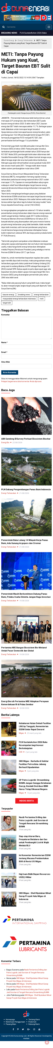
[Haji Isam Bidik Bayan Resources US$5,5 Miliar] (8, 880)
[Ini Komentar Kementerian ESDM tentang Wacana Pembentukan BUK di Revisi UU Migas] (8, 861)
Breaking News (24, 295)
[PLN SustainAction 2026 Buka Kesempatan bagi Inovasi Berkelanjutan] (8, 748)
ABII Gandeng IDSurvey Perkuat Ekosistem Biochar (26, 439)
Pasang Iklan (11, 1024)
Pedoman (32, 1022)
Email (4, 352)
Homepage (10, 1020)
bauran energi (8, 295)
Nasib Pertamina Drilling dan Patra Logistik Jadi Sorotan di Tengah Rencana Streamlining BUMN (26, 972)
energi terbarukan (41, 295)
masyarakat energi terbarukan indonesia (19, 299)
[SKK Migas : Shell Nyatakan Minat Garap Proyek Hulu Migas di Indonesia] (8, 899)
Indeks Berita (26, 801)
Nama (4, 342)
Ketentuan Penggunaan (15, 1022)
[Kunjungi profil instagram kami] (34, 1029)
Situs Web (5, 362)
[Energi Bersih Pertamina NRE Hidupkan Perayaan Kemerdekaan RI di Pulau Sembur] (26, 678)
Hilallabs (26, 1038)
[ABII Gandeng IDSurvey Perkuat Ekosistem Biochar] (26, 416)
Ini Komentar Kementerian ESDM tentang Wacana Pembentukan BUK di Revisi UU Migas (35, 858)
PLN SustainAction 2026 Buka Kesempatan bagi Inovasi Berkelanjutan (33, 745)
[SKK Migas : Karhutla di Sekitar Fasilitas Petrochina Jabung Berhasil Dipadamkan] (8, 767)
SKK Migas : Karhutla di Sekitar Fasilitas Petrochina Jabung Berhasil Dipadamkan (34, 764)
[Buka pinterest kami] (18, 1029)
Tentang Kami (34, 1020)
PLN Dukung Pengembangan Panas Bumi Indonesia (26, 489)
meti (41, 299)
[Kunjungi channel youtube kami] (39, 1029)
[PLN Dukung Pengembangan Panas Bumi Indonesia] (26, 466)
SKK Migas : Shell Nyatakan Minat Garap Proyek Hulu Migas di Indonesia (35, 896)
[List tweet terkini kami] (23, 1029)
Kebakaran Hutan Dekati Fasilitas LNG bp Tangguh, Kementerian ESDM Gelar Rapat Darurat (35, 726)
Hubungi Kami (34, 1024)
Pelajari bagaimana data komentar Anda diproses (21, 381)
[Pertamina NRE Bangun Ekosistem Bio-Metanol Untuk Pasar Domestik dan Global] (26, 625)
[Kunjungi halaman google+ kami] (28, 1029)
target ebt (7, 303)
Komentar (5, 315)
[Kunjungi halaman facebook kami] (13, 1029)
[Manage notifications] (47, 1042)
